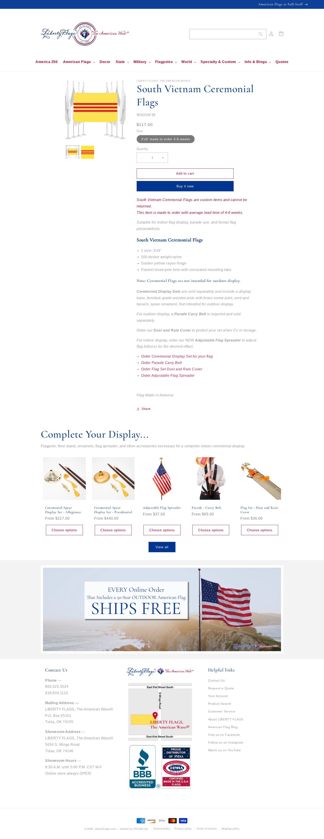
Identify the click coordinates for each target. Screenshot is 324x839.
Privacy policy (183, 828)
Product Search (219, 703)
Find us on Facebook (224, 734)
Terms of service (206, 828)
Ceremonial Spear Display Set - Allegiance (63, 510)
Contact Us (216, 680)
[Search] (260, 34)
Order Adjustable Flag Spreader (168, 375)
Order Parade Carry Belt (161, 363)
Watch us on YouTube (224, 750)
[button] (78, 62)
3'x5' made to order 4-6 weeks (165, 139)
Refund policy (161, 828)
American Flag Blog (223, 727)
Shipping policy (231, 828)
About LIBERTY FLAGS (225, 719)
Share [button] (146, 408)
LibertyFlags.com (105, 829)
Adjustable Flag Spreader (162, 508)
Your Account (218, 696)
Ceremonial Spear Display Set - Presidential (113, 510)
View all (162, 547)
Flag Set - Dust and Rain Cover (259, 510)
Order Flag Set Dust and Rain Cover (171, 369)
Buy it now (185, 186)
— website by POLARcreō (132, 829)
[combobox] (228, 34)
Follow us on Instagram (226, 742)
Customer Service (221, 711)
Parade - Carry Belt (206, 508)
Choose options (64, 530)
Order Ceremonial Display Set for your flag (177, 356)
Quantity (142, 149)
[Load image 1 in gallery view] (72, 152)
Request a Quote (221, 688)
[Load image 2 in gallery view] (87, 152)
